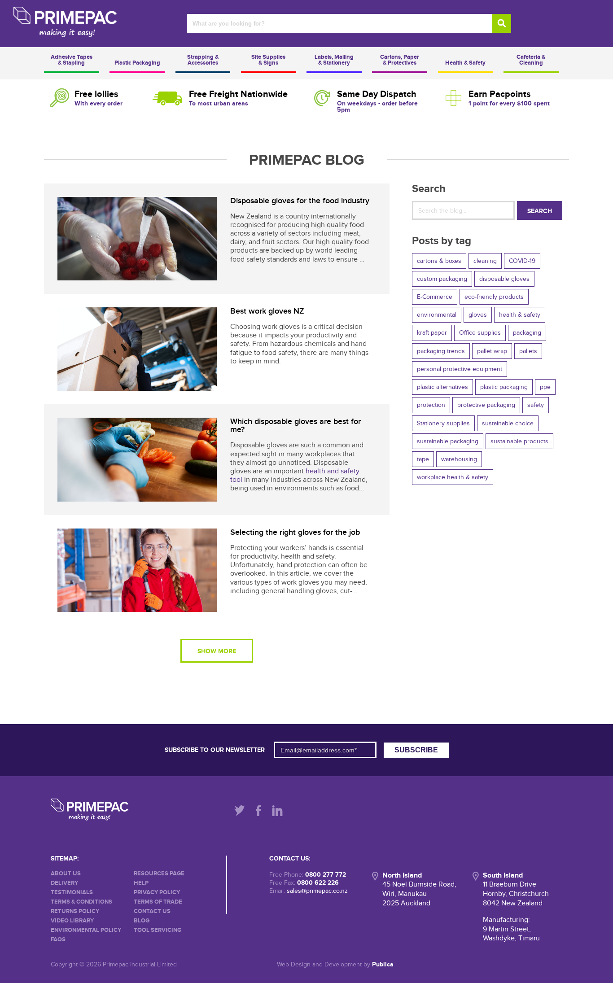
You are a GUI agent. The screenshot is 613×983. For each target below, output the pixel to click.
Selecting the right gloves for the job (295, 532)
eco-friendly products (494, 297)
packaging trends (441, 351)
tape (423, 459)
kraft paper (432, 332)
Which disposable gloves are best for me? (295, 425)
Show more (216, 651)
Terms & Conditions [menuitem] (81, 902)
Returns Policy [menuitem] (75, 911)
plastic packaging (504, 387)
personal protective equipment (459, 369)
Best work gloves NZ (267, 311)
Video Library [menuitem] (72, 921)
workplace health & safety (452, 477)
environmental (436, 315)
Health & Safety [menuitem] (465, 62)
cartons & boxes (439, 261)
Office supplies (480, 332)
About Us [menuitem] (66, 874)
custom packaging (442, 279)
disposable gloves (504, 279)
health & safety (519, 315)
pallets (528, 351)
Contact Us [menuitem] (152, 911)
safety (535, 405)
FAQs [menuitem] (58, 940)
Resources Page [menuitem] (159, 874)
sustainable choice (508, 423)
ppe (545, 387)
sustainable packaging (447, 441)
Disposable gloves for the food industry (299, 200)
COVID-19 (522, 261)
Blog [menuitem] (141, 921)
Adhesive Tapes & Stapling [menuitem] (71, 59)
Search (539, 211)
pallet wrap (492, 351)
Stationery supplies (443, 423)
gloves (478, 315)
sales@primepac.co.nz (317, 891)
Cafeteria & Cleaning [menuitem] (531, 59)
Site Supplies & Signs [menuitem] (268, 59)
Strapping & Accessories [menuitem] (203, 59)
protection (431, 405)
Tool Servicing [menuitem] (157, 930)
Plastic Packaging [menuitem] (137, 62)
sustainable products (519, 441)
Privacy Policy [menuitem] (157, 893)
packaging (527, 332)
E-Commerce (434, 297)
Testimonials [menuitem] (72, 893)
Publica (383, 964)
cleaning (485, 261)
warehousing (459, 459)
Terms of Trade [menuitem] (158, 902)
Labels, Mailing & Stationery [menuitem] (334, 59)
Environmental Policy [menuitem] (86, 930)
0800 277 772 (325, 874)
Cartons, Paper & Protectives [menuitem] (399, 59)
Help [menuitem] (141, 883)
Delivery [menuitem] (64, 883)
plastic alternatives (442, 387)
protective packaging (486, 405)
